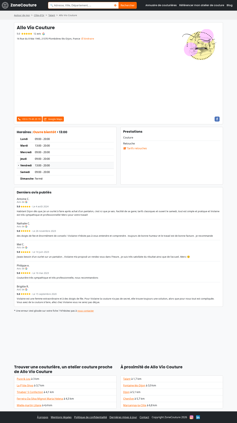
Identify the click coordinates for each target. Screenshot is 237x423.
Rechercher (128, 5)
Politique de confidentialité (90, 417)
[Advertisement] (118, 89)
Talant (127, 379)
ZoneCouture (23, 5)
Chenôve (128, 398)
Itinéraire (88, 38)
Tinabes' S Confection (30, 392)
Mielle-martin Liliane (29, 405)
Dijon (126, 392)
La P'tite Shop (25, 385)
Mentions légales (61, 417)
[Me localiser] (115, 5)
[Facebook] (217, 119)
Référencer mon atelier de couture (201, 5)
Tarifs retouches (136, 148)
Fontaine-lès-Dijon (134, 385)
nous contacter (85, 310)
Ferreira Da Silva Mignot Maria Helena (40, 398)
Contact (144, 417)
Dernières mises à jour (123, 417)
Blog (229, 5)
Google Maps (55, 119)
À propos (42, 417)
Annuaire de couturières (161, 5)
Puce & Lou (23, 379)
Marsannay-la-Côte (134, 405)
